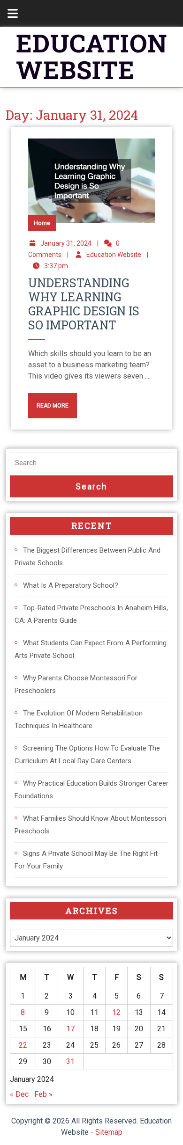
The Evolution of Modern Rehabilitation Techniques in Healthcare (79, 719)
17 (70, 1028)
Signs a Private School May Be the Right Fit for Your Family (86, 859)
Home (42, 222)
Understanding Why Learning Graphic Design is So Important (83, 304)
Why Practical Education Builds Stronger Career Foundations (91, 789)
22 (23, 1045)
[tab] (7, 13)
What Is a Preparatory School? (70, 585)
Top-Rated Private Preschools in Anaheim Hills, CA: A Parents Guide (91, 614)
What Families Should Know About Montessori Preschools (90, 824)
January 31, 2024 (66, 243)
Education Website (113, 254)
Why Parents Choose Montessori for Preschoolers (76, 684)
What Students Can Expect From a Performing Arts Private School (91, 649)
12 (116, 1012)
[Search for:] (91, 463)
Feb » (43, 1094)
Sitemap (108, 1132)
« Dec (19, 1094)
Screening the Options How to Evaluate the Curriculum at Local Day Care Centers (87, 754)
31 (70, 1061)
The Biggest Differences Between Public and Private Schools (87, 556)
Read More (48, 401)
